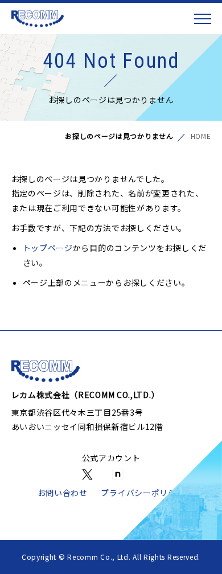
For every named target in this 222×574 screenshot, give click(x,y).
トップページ (48, 247)
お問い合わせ (63, 492)
